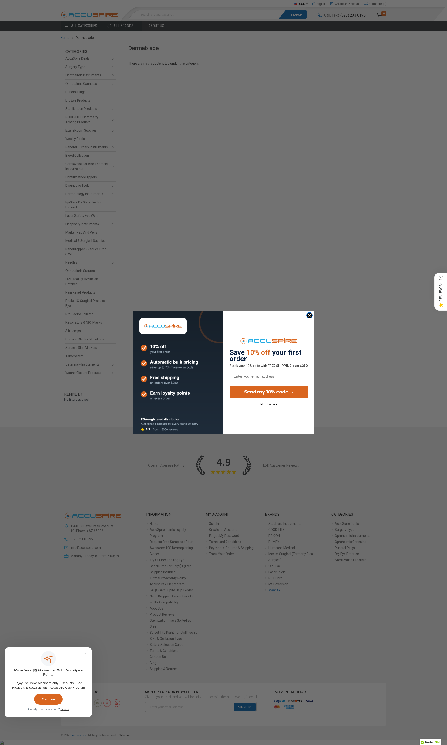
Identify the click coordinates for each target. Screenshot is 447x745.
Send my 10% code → (269, 392)
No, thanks (269, 404)
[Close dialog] (309, 315)
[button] (440, 292)
